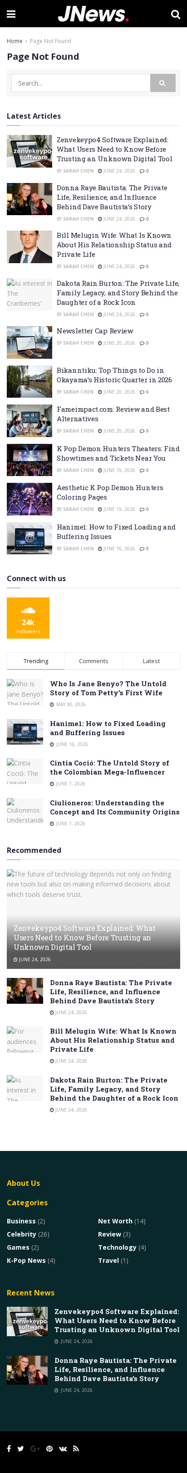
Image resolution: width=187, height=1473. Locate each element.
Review (109, 1234)
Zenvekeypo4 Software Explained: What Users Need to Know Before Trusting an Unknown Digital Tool (114, 149)
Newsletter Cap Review (95, 330)
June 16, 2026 (118, 548)
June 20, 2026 (118, 343)
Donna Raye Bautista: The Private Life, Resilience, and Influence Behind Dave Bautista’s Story (112, 197)
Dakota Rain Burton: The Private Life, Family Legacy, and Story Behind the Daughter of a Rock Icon (118, 293)
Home (15, 41)
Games (18, 1247)
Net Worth (115, 1221)
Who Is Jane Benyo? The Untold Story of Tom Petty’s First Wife (108, 688)
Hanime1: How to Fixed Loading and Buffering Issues (108, 728)
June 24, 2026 (118, 171)
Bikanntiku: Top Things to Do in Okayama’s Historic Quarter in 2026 (114, 375)
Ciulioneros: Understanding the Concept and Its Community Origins (115, 807)
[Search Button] (163, 83)
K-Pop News (26, 1260)
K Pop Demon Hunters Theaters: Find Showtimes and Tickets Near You (118, 453)
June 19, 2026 (118, 470)
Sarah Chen (78, 171)
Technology (117, 1247)
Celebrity (21, 1234)
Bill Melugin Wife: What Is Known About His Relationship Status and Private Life (114, 245)
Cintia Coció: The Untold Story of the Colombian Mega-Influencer (109, 767)
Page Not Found (50, 41)
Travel (108, 1260)
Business (21, 1221)
